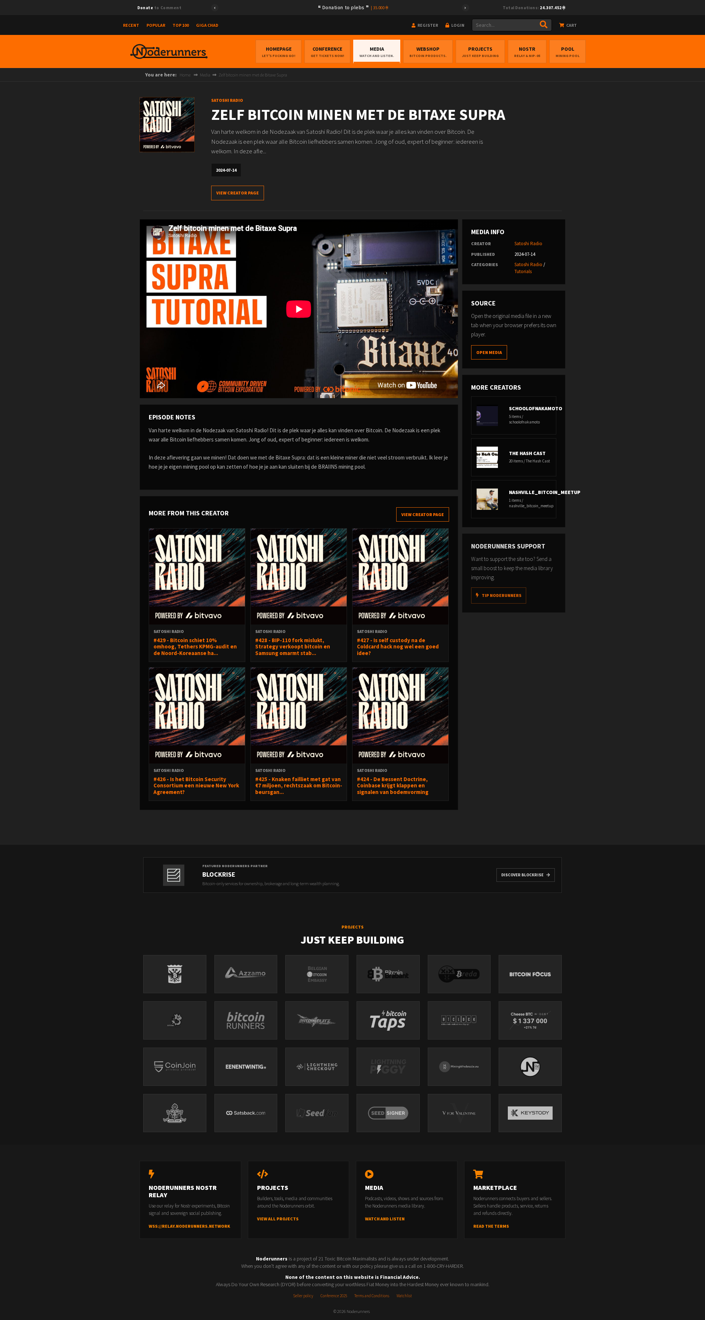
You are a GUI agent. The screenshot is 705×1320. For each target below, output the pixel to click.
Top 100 (181, 25)
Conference (327, 52)
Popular (156, 25)
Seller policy (303, 1295)
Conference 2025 (334, 1295)
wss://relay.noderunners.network (189, 1226)
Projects (480, 52)
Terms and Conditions (371, 1295)
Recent (131, 25)
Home (185, 75)
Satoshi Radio (528, 243)
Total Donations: (533, 7)
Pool (567, 52)
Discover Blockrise (522, 874)
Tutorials (523, 271)
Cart (571, 25)
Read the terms (491, 1226)
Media (376, 52)
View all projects (278, 1218)
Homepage (278, 52)
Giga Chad (207, 25)
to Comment (159, 7)
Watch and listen (385, 1218)
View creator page (237, 193)
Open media (489, 352)
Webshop (427, 52)
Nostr (527, 52)
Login (457, 25)
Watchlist (404, 1295)
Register (427, 25)
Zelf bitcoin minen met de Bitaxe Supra (252, 75)
